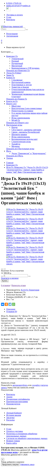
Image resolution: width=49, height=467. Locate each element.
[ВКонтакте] (2, 304)
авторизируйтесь (20, 385)
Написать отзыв (18, 285)
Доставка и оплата (14, 15)
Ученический (17, 59)
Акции (9, 397)
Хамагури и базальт (20, 87)
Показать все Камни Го (16, 99)
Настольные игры (14, 125)
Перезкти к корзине (10, 278)
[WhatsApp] (13, 304)
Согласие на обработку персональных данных (26, 438)
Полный (15, 61)
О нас (8, 17)
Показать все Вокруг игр (17, 122)
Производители (13, 404)
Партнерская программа (17, 401)
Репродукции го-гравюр (22, 111)
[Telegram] (9, 304)
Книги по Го (12, 101)
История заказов (13, 415)
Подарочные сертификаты (18, 399)
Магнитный (16, 66)
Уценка (9, 158)
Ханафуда (15, 144)
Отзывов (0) (11, 311)
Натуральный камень (20, 82)
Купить (5, 281)
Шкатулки (16, 106)
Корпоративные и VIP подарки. (25, 68)
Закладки (10, 417)
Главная (9, 163)
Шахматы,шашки (19, 134)
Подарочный (17, 63)
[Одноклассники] (6, 304)
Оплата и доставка (14, 431)
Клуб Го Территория (30, 290)
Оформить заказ (27, 464)
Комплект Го (12, 56)
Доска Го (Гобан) (13, 73)
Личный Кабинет (14, 413)
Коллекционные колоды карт (24, 139)
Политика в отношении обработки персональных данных (21, 435)
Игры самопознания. (20, 118)
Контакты (10, 19)
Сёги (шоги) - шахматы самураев (26, 130)
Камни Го (10, 77)
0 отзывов (5, 285)
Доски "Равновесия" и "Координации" (28, 153)
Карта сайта (11, 443)
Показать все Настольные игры (20, 149)
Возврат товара (13, 441)
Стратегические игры (21, 141)
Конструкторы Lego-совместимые (26, 108)
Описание (10, 309)
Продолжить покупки (10, 465)
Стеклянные (16, 80)
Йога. (8, 151)
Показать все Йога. (14, 156)
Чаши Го (10, 75)
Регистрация (12, 34)
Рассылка (10, 420)
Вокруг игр (11, 104)
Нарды (14, 127)
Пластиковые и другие (21, 85)
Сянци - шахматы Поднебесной (25, 132)
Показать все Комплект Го (18, 70)
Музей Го (15, 120)
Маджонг (15, 146)
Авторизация (12, 36)
